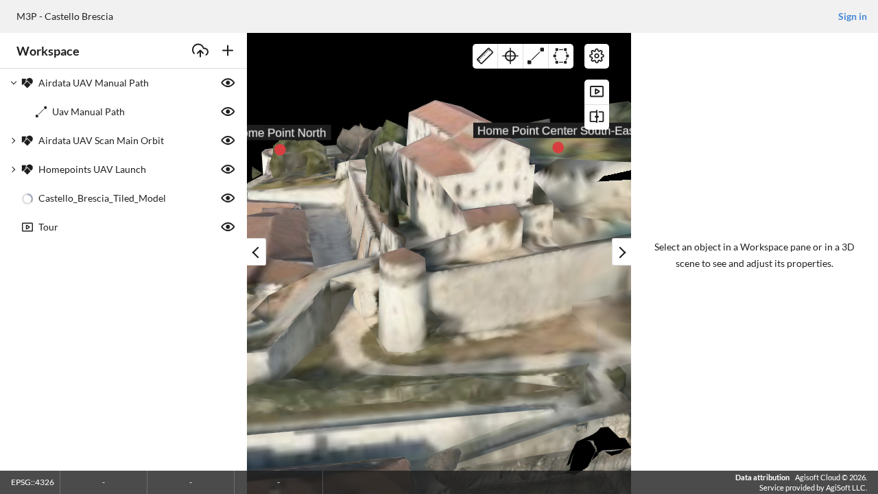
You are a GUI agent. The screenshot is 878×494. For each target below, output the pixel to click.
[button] (123, 83)
